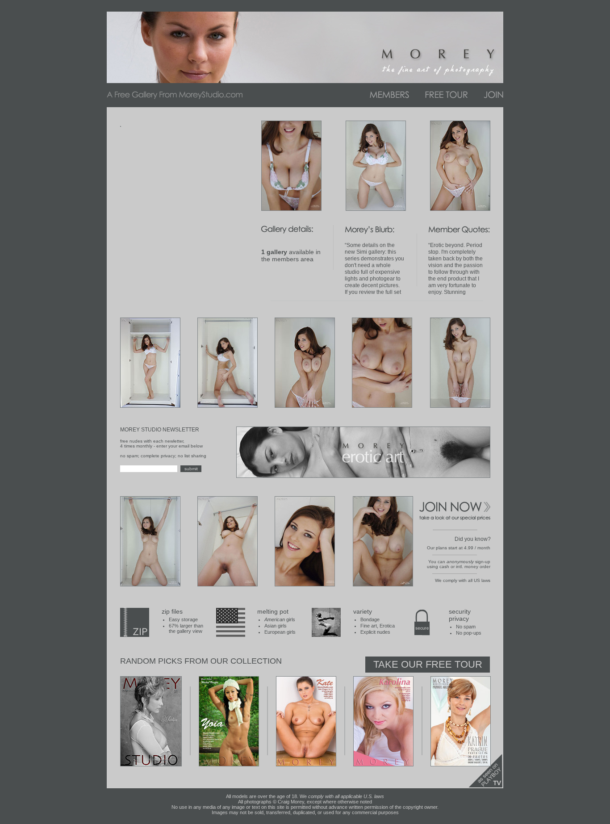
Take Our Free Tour (427, 664)
